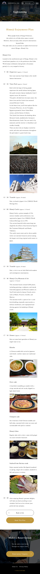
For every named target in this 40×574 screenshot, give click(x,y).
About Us (15, 567)
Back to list (20, 513)
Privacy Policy (23, 567)
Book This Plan (20, 520)
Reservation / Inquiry (20, 554)
